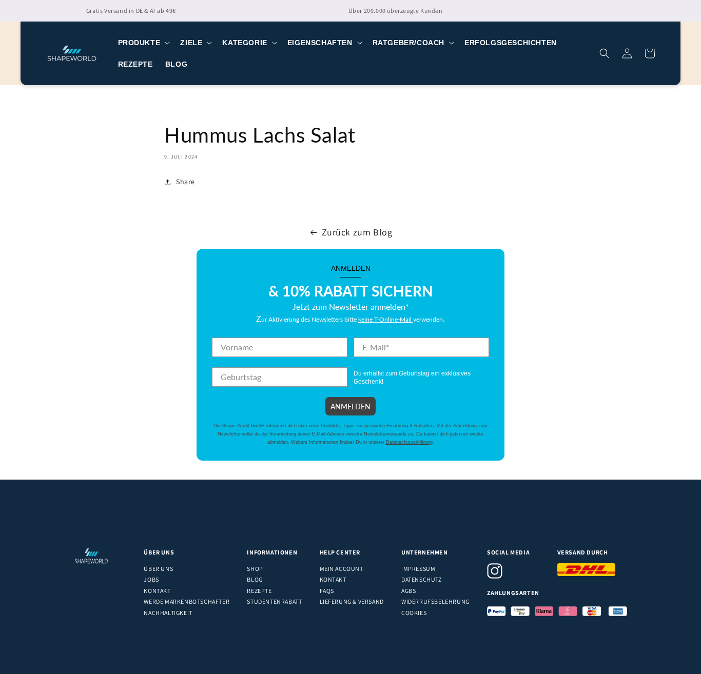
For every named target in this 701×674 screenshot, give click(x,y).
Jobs (151, 579)
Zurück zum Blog (357, 232)
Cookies (413, 613)
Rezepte (259, 590)
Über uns (158, 568)
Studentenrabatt (274, 601)
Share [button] (185, 181)
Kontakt (157, 590)
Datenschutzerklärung (409, 442)
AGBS (408, 590)
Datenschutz (421, 579)
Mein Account (341, 568)
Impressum (418, 568)
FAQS (327, 590)
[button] (143, 42)
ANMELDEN (350, 406)
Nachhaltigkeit (168, 613)
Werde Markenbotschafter (186, 601)
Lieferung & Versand (352, 601)
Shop (255, 568)
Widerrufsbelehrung (435, 601)
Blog (254, 579)
